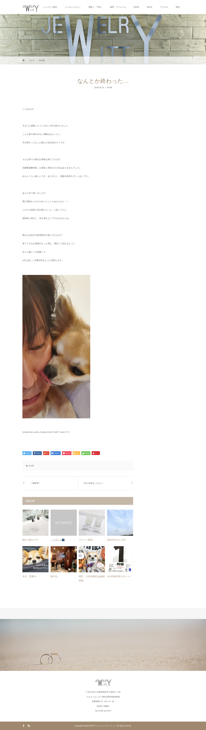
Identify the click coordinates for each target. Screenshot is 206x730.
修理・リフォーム (118, 7)
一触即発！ (36, 483)
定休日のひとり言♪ (116, 540)
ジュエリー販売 (50, 7)
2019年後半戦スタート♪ (119, 576)
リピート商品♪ (86, 540)
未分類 (109, 87)
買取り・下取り (95, 7)
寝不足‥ (55, 576)
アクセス (164, 7)
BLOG (149, 7)
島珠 (178, 7)
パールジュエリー (73, 7)
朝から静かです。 (31, 540)
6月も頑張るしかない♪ (93, 483)
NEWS (136, 7)
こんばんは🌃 (58, 540)
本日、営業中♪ (29, 576)
